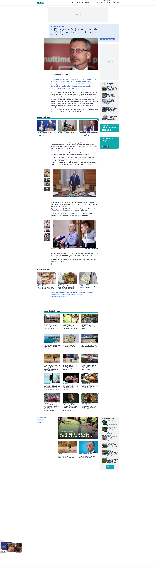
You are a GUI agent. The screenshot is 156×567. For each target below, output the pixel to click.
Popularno (79, 2)
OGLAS (78, 14)
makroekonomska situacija (59, 296)
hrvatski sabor (60, 292)
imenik (104, 0)
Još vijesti (109, 467)
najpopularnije (108, 418)
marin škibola (66, 294)
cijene (73, 294)
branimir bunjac (56, 294)
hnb (68, 292)
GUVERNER (79, 294)
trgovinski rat (42, 417)
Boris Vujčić (82, 292)
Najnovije (88, 2)
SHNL (97, 2)
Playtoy (108, 0)
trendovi (40, 422)
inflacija (90, 292)
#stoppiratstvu (106, 2)
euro (53, 292)
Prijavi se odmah (105, 146)
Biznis (71, 2)
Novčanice (74, 292)
